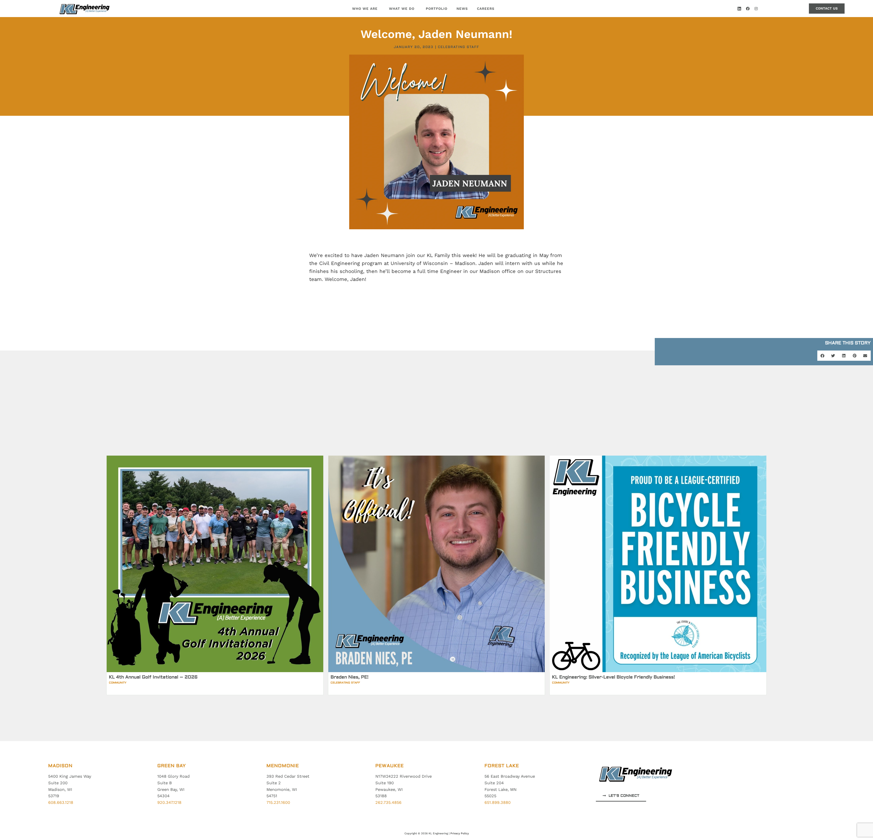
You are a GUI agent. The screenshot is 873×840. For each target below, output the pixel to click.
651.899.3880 (497, 802)
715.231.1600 (278, 802)
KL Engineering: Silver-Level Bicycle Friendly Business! (613, 677)
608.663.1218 (60, 802)
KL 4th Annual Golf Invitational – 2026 (153, 677)
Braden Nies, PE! (350, 677)
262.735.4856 (388, 802)
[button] (822, 356)
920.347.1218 (169, 802)
